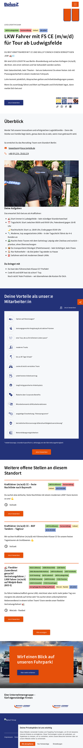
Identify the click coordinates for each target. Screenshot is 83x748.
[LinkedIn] (70, 106)
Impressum (8, 737)
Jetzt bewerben (70, 307)
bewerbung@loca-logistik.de (22, 148)
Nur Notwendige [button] (43, 744)
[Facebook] (66, 106)
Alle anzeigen (42, 632)
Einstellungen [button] (57, 744)
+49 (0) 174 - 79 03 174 (19, 153)
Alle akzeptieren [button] (28, 744)
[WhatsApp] (61, 106)
